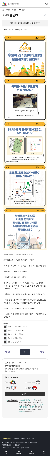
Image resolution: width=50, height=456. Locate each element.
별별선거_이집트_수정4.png (16, 338)
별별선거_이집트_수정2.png (16, 330)
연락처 (23, 439)
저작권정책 (16, 439)
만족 (8, 382)
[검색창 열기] (46, 4)
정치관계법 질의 (10, 369)
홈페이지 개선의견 (10, 371)
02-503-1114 (14, 445)
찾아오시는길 (30, 439)
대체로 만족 (31, 382)
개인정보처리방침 (6, 439)
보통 (8, 388)
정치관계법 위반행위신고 (23, 369)
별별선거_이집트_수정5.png (16, 342)
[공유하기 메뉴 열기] (45, 15)
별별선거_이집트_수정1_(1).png (17, 326)
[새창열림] (12, 406)
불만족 (29, 388)
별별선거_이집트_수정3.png (16, 334)
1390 (24, 448)
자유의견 (35, 369)
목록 (24, 352)
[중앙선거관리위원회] (10, 4)
